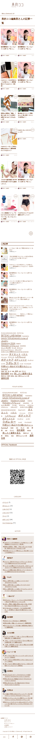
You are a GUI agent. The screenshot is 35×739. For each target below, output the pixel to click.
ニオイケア (6, 509)
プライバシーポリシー (9, 723)
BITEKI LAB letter (11, 335)
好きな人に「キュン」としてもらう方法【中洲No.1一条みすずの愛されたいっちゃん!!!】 (18, 601)
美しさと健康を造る (23, 373)
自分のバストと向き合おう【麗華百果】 (15, 621)
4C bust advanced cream (8, 333)
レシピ (21, 363)
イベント (5, 502)
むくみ (14, 348)
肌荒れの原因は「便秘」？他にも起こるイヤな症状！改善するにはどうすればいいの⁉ (18, 547)
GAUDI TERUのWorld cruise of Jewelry (14, 339)
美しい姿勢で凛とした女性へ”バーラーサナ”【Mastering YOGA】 (16, 581)
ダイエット (32, 122)
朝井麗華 (5, 373)
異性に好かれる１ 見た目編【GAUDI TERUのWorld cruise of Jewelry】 (17, 684)
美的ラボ (3, 376)
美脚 (8, 376)
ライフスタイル (7, 523)
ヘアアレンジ (20, 357)
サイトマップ (8, 721)
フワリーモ (11, 357)
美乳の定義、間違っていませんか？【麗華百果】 (18, 623)
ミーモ (3, 363)
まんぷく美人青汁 (6, 348)
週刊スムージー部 (23, 376)
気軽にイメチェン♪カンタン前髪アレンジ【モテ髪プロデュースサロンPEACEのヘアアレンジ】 (18, 699)
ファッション (4, 357)
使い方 (9, 371)
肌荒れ (12, 376)
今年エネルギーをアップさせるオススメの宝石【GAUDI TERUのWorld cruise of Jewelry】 (17, 675)
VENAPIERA (23, 346)
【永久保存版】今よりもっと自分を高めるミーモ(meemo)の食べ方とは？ (21, 257)
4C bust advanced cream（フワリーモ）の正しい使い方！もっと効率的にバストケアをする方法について (21, 307)
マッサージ (30, 360)
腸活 (16, 376)
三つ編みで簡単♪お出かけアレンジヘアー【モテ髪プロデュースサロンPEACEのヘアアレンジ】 (18, 695)
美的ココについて (8, 727)
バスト (25, 354)
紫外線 (11, 374)
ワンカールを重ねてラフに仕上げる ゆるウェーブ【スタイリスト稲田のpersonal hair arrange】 (18, 566)
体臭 (6, 371)
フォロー (16, 55)
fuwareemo (25, 336)
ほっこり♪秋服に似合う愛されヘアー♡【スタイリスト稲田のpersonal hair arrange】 (18, 571)
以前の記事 (31, 233)
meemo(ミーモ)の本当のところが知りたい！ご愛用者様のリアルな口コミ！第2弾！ (21, 265)
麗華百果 (5, 378)
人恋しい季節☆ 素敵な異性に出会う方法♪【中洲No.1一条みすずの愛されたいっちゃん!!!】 (18, 605)
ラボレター (12, 363)
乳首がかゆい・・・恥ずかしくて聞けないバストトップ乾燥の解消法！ (21, 315)
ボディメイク (20, 360)
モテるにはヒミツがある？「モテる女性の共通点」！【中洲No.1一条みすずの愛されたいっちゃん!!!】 (18, 610)
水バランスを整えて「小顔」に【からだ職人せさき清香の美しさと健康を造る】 (18, 637)
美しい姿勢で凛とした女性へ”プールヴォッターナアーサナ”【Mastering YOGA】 (18, 590)
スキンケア (18, 350)
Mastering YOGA (8, 343)
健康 (16, 371)
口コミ (24, 371)
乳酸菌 (2, 371)
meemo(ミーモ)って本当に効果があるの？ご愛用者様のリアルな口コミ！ (9, 148)
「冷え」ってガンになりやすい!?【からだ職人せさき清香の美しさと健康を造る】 (18, 641)
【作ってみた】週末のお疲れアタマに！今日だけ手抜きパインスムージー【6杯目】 (18, 664)
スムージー (4, 354)
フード (4, 516)
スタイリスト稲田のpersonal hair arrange (14, 352)
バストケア (15, 155)
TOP (9, 13)
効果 (20, 371)
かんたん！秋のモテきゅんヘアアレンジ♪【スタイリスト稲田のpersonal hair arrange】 (18, 562)
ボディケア (15, 122)
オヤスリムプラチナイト (7, 350)
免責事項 (7, 725)
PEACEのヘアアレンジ (10, 345)
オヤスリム (20, 348)
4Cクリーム (20, 333)
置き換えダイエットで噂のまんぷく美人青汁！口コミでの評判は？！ (25, 115)
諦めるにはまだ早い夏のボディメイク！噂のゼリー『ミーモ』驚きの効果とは (21, 298)
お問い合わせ (8, 720)
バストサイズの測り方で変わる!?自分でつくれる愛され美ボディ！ (21, 282)
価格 (13, 371)
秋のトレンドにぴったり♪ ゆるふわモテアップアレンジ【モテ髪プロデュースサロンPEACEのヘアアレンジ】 (18, 703)
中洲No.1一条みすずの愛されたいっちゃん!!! (16, 367)
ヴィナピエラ (27, 363)
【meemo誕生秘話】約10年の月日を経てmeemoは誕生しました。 (9, 181)
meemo (18, 343)
